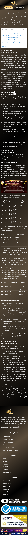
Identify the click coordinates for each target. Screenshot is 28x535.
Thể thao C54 (6, 469)
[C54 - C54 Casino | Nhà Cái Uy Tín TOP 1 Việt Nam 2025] (14, 2)
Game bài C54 (7, 472)
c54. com (8, 23)
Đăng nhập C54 (7, 483)
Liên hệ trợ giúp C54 (8, 447)
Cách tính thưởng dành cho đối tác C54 (12, 36)
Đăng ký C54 (6, 481)
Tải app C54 (6, 492)
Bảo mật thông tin (8, 439)
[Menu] (2, 3)
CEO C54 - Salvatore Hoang (10, 450)
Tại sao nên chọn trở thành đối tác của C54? (13, 34)
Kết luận (5, 46)
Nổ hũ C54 (6, 461)
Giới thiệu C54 (6, 436)
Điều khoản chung (8, 442)
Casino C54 (6, 458)
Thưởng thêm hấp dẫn (10, 39)
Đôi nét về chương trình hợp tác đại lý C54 (13, 32)
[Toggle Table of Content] (23, 29)
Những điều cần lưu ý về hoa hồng (13, 41)
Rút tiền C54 (6, 489)
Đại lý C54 (5, 494)
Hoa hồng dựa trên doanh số (12, 37)
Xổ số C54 (5, 467)
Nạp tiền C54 (6, 486)
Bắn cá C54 (6, 464)
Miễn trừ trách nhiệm (8, 445)
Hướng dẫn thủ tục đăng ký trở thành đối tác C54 (14, 43)
